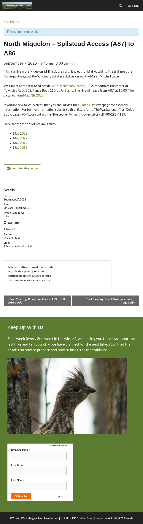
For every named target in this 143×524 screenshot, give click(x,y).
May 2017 (20, 143)
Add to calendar (23, 168)
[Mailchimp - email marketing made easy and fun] (59, 497)
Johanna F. (76, 114)
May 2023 (20, 133)
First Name (17, 465)
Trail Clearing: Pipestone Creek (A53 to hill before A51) (36, 300)
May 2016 (20, 148)
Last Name (17, 479)
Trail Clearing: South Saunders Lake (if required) (111, 300)
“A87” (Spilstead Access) (68, 86)
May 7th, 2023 (33, 95)
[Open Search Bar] (120, 5)
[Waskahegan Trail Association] (17, 5)
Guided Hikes (87, 105)
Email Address (20, 450)
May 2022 (20, 138)
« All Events (11, 21)
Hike (6, 216)
